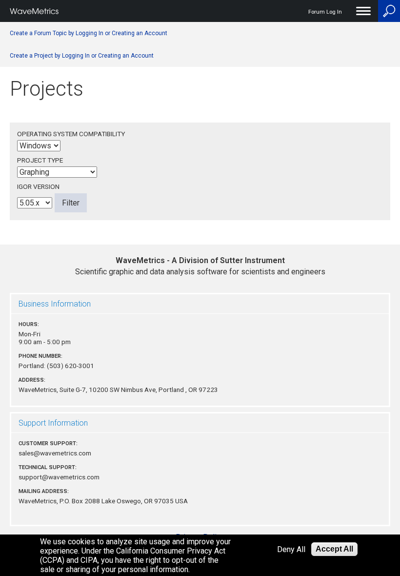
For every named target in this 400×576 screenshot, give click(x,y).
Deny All (291, 549)
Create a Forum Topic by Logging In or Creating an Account (88, 33)
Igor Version (38, 186)
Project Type (40, 160)
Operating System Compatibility (71, 134)
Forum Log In (325, 12)
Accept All (334, 549)
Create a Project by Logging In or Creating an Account (82, 55)
